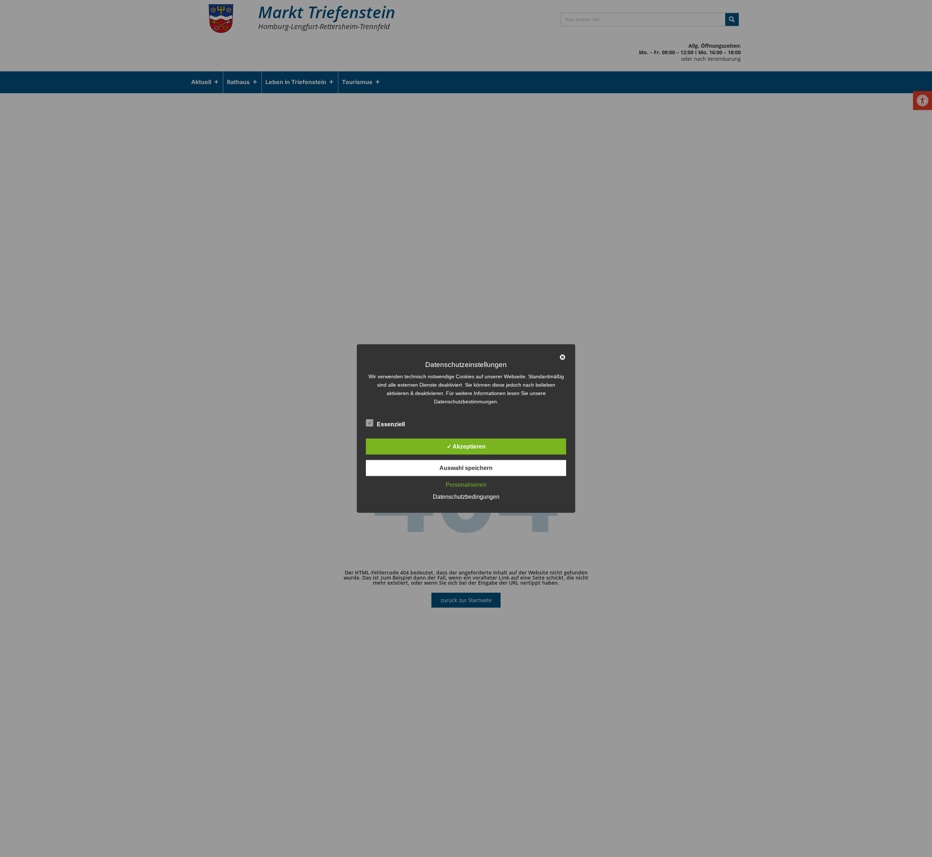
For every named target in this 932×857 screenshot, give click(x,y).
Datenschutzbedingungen (466, 497)
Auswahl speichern (466, 468)
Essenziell (391, 424)
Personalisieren (466, 485)
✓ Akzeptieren (466, 446)
